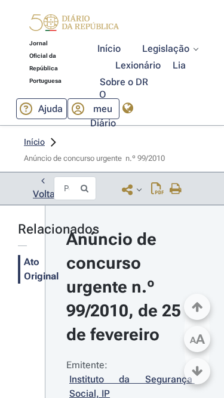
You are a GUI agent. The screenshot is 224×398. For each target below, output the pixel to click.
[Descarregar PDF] (157, 189)
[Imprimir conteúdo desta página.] (176, 189)
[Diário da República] (74, 25)
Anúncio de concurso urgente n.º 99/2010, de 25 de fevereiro (125, 286)
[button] (74, 24)
